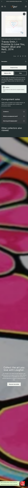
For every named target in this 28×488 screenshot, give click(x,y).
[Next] (26, 1)
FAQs (20, 73)
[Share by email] (25, 56)
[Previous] (1, 1)
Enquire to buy (14, 67)
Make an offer (7, 73)
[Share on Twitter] (20, 56)
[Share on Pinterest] (23, 56)
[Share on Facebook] (18, 56)
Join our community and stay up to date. (14, 1)
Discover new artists (14, 384)
